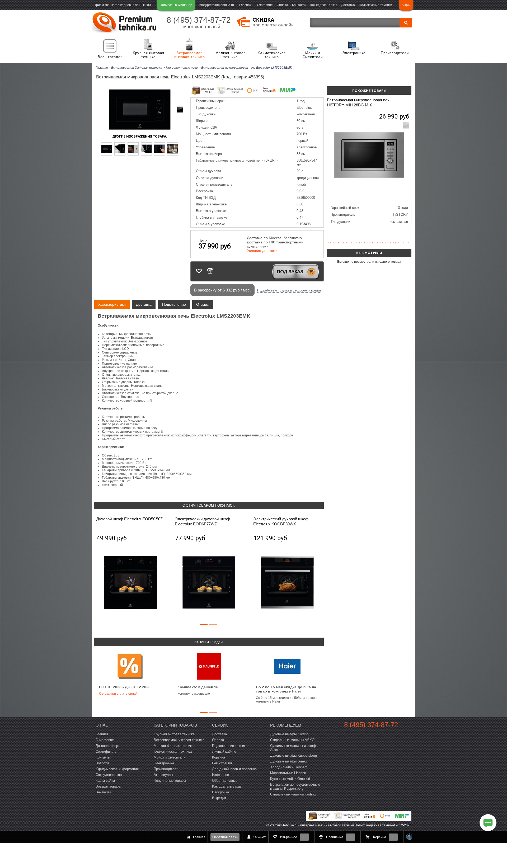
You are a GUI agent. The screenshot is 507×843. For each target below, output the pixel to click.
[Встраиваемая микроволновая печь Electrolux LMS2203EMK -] (106, 149)
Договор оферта (108, 746)
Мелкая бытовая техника (230, 55)
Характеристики (112, 304)
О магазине (264, 5)
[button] (204, 624)
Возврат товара (108, 786)
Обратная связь (225, 837)
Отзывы (202, 304)
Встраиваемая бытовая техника (189, 55)
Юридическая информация (117, 769)
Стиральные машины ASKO (292, 740)
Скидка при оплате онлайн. (119, 693)
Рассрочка (220, 792)
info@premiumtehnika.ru (216, 5)
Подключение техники (375, 5)
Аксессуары (163, 775)
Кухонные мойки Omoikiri (290, 779)
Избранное (220, 775)
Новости (102, 763)
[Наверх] (409, 837)
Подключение (174, 304)
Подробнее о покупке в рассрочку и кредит (289, 290)
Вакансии (103, 792)
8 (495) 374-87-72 (199, 20)
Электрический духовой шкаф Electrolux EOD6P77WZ (202, 521)
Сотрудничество (109, 775)
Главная (245, 5)
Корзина (218, 757)
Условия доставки (262, 250)
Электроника (353, 53)
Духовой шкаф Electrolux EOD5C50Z (129, 519)
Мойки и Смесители (313, 55)
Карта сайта (105, 781)
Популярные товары (170, 781)
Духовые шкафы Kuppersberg (293, 755)
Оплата (282, 5)
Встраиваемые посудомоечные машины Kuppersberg (295, 786)
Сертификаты (106, 751)
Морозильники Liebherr (288, 773)
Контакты (299, 5)
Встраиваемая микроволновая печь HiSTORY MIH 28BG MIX (359, 102)
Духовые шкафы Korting (289, 734)
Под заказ (290, 271)
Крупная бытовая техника (148, 55)
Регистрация (222, 763)
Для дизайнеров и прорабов (234, 769)
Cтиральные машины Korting (293, 794)
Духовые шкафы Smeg (288, 761)
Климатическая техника (272, 55)
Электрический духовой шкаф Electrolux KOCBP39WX (280, 521)
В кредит (219, 798)
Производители (395, 53)
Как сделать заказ (323, 5)
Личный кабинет (225, 751)
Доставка (348, 5)
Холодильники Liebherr (288, 767)
